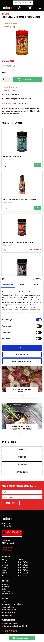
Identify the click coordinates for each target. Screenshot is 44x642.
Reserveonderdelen (22, 472)
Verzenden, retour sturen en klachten (12, 604)
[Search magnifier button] (31, 3)
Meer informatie (35, 249)
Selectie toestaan (22, 354)
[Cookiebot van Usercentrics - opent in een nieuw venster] (33, 279)
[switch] (39, 326)
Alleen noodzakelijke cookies (22, 361)
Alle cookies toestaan (22, 348)
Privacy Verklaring (7, 615)
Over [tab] (36, 285)
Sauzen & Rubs (22, 464)
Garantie (4, 601)
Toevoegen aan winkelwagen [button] (37, 165)
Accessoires (22, 457)
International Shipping (8, 607)
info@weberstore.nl (7, 548)
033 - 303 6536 (6, 550)
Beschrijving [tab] (6, 103)
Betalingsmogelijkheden (9, 609)
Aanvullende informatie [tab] (21, 103)
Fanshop (4, 589)
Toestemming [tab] (8, 285)
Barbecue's (22, 449)
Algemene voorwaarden (8, 612)
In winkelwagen (28, 79)
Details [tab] (22, 285)
